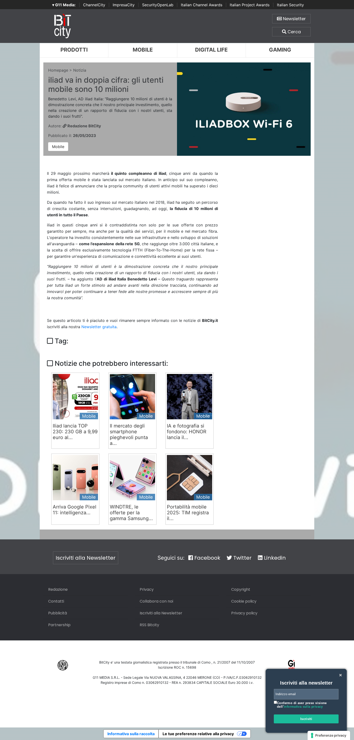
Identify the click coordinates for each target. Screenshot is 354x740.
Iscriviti (306, 719)
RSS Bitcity (149, 625)
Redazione (58, 589)
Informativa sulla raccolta (131, 733)
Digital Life (211, 50)
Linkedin (274, 558)
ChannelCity (94, 4)
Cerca (293, 32)
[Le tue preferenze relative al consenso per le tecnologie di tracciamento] (329, 735)
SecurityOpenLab (157, 4)
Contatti (56, 601)
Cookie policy (243, 601)
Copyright (240, 589)
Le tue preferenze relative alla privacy (198, 733)
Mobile (143, 50)
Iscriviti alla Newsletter (86, 558)
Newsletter (294, 19)
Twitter (242, 558)
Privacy (147, 589)
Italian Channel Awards (201, 4)
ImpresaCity (124, 4)
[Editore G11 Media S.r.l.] (291, 665)
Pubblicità (57, 613)
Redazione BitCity (83, 125)
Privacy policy (244, 613)
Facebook (206, 558)
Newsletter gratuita (99, 326)
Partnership (59, 625)
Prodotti (74, 50)
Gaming (280, 50)
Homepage (58, 70)
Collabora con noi (156, 601)
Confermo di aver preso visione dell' (302, 705)
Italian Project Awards (249, 4)
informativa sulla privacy (303, 706)
